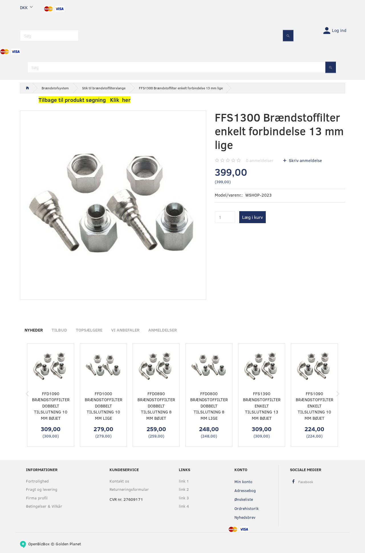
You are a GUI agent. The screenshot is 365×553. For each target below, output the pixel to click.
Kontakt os (119, 481)
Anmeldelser (162, 330)
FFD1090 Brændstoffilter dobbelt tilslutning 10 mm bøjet (51, 406)
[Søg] (288, 35)
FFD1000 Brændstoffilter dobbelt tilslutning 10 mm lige (103, 406)
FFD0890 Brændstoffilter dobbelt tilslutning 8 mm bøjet (156, 406)
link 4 (184, 506)
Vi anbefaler (125, 330)
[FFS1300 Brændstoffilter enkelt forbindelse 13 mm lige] (113, 204)
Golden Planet (68, 543)
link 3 (184, 497)
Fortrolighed (37, 481)
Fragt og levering (41, 489)
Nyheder (34, 330)
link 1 (184, 481)
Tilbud (59, 330)
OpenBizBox (39, 543)
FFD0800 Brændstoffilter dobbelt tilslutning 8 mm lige (209, 406)
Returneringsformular (129, 489)
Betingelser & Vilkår (44, 506)
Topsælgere (89, 330)
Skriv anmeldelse (305, 160)
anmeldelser (259, 160)
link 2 (184, 489)
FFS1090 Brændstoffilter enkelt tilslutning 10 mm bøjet (314, 406)
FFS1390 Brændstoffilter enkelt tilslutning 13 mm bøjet (262, 406)
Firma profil (37, 497)
